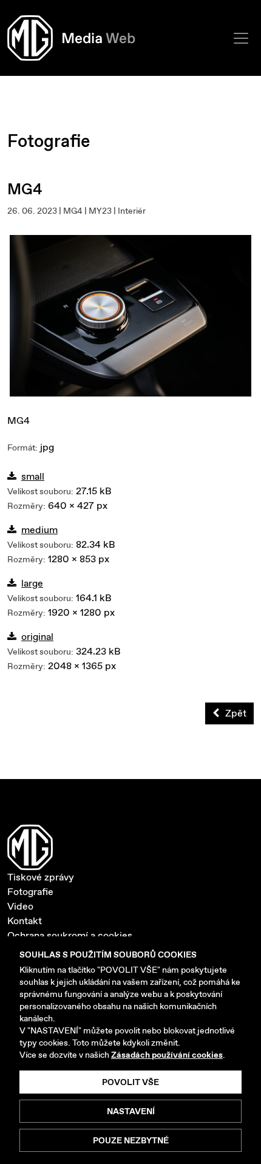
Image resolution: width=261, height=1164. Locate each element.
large (32, 583)
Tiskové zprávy (40, 877)
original (37, 636)
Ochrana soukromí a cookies (69, 935)
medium (39, 529)
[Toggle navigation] (241, 38)
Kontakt (24, 920)
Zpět (235, 713)
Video (20, 906)
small (32, 476)
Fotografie (30, 891)
